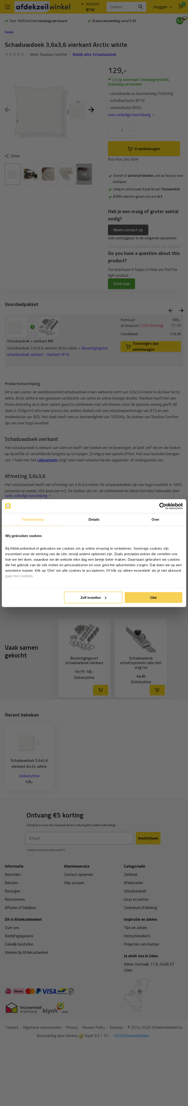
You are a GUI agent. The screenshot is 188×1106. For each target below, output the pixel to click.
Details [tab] (94, 519)
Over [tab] (155, 519)
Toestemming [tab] (32, 519)
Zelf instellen (90, 597)
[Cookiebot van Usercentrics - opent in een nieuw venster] (163, 506)
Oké (153, 597)
